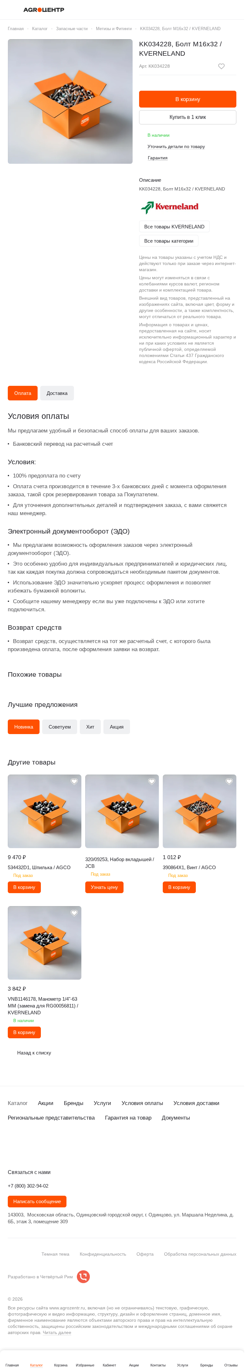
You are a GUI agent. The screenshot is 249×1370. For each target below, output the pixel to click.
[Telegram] (25, 1152)
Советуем (60, 727)
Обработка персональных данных (200, 1254)
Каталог (18, 1103)
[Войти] (199, 9)
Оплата (22, 393)
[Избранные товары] (216, 9)
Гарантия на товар (128, 1118)
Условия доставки (196, 1103)
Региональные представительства (51, 1118)
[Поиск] (182, 9)
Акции (45, 1103)
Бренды (73, 1103)
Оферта (145, 1254)
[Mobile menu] (10, 9)
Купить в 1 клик (188, 117)
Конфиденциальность (103, 1254)
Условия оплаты (142, 1103)
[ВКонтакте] (12, 1152)
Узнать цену (104, 887)
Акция (117, 727)
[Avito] (63, 1152)
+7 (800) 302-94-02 (28, 1186)
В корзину (187, 99)
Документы (176, 1118)
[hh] (76, 1152)
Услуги (102, 1103)
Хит (90, 727)
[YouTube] (38, 1152)
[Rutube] (50, 1152)
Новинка (23, 727)
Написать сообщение (37, 1201)
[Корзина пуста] (233, 9)
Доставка (57, 393)
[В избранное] (221, 66)
